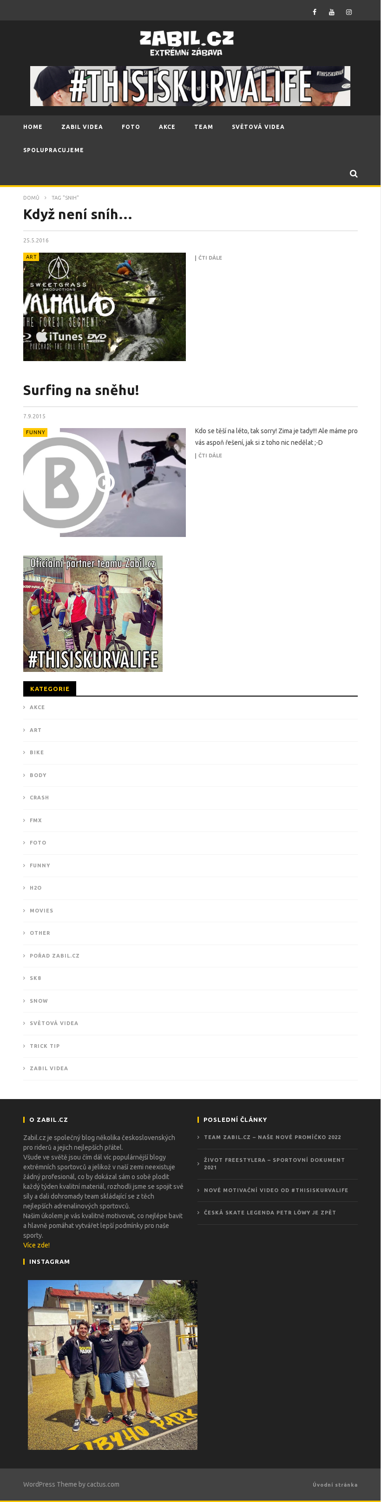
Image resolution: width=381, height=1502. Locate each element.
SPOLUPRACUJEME (53, 150)
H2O (36, 888)
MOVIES (41, 910)
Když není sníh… (77, 214)
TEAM (203, 127)
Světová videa (54, 1023)
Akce (37, 707)
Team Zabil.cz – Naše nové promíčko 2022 (272, 1137)
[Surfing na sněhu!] (104, 482)
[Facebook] (314, 11)
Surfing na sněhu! (81, 390)
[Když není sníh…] (104, 307)
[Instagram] (349, 11)
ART (31, 257)
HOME (33, 127)
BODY (38, 775)
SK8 (35, 978)
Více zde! (36, 1245)
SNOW (39, 1001)
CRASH (39, 797)
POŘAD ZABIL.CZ (55, 956)
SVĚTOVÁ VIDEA (258, 127)
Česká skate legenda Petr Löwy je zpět (270, 1212)
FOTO (131, 127)
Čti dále (210, 258)
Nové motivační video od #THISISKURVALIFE (276, 1190)
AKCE (167, 127)
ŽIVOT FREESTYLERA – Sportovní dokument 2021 (274, 1164)
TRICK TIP (45, 1046)
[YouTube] (332, 11)
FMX (36, 820)
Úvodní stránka (335, 1485)
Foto (38, 842)
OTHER (40, 933)
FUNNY (36, 432)
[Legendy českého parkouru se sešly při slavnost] (112, 1365)
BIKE (37, 752)
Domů (31, 198)
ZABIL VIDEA (82, 127)
